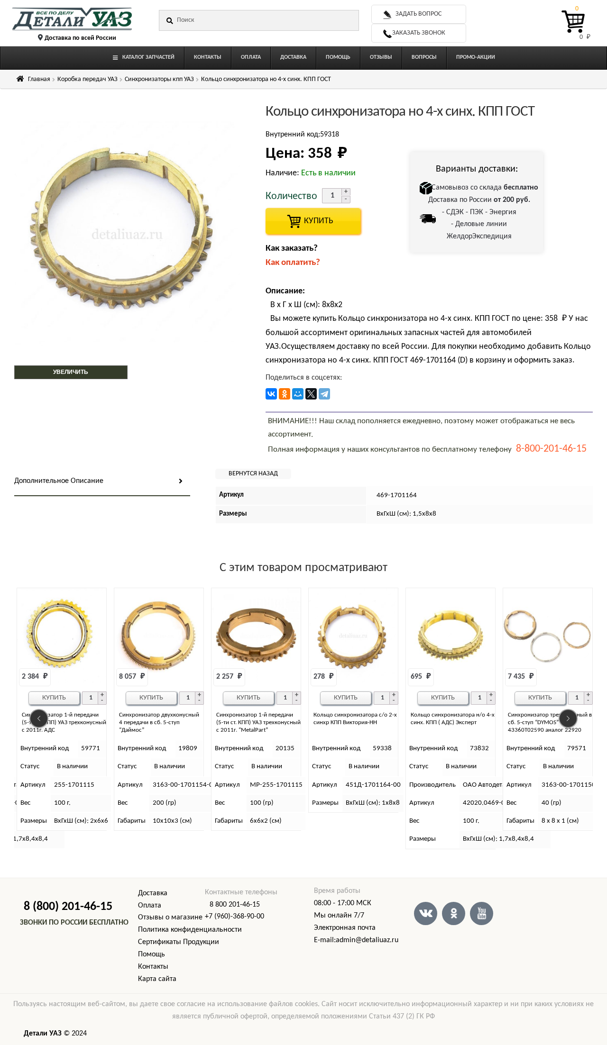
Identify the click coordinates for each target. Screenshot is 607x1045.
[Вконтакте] (425, 913)
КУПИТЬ (313, 221)
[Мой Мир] (298, 394)
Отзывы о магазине (170, 917)
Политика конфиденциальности (190, 930)
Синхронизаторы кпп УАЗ (159, 79)
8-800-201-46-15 (551, 449)
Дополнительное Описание (58, 481)
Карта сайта (157, 979)
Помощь (151, 954)
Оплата (149, 905)
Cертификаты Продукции (178, 942)
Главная (39, 79)
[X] (311, 394)
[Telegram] (324, 394)
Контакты (153, 967)
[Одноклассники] (284, 394)
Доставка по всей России (80, 38)
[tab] (102, 482)
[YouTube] (481, 913)
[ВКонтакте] (271, 394)
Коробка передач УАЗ (87, 79)
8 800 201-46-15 (235, 905)
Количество (291, 196)
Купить (54, 697)
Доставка (152, 893)
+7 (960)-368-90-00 (234, 916)
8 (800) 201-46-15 (68, 906)
